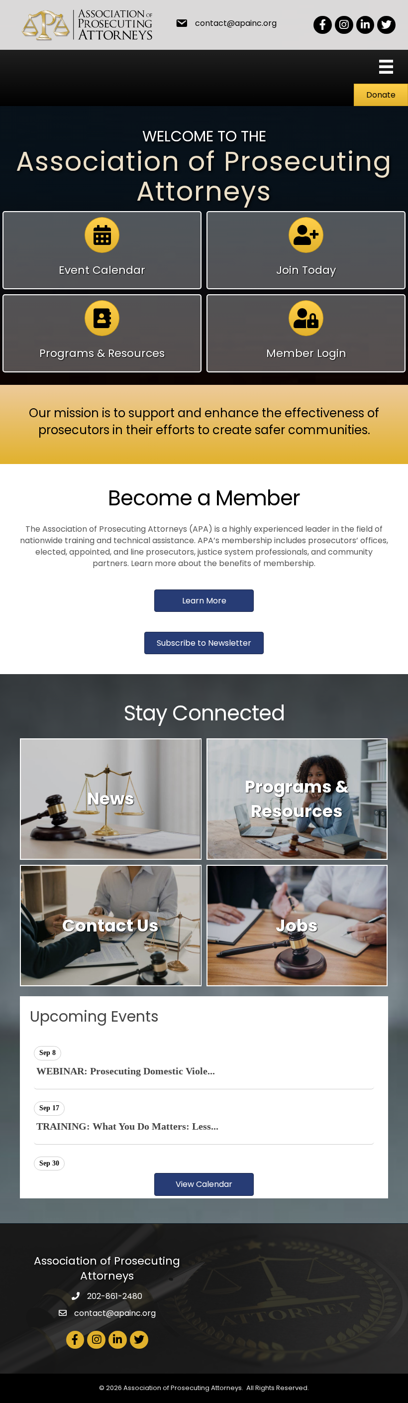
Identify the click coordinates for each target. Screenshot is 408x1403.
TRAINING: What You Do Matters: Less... (127, 1126)
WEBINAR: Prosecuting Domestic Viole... (125, 1070)
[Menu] (386, 67)
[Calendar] (102, 239)
